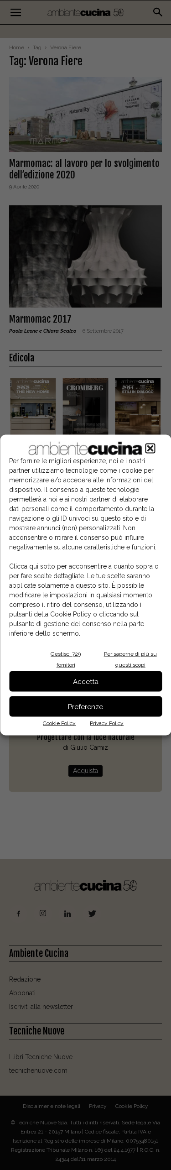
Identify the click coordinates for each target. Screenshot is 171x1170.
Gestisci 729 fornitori (66, 659)
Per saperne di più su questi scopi (130, 659)
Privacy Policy (107, 723)
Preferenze (85, 706)
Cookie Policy (59, 723)
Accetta (85, 681)
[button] (150, 448)
